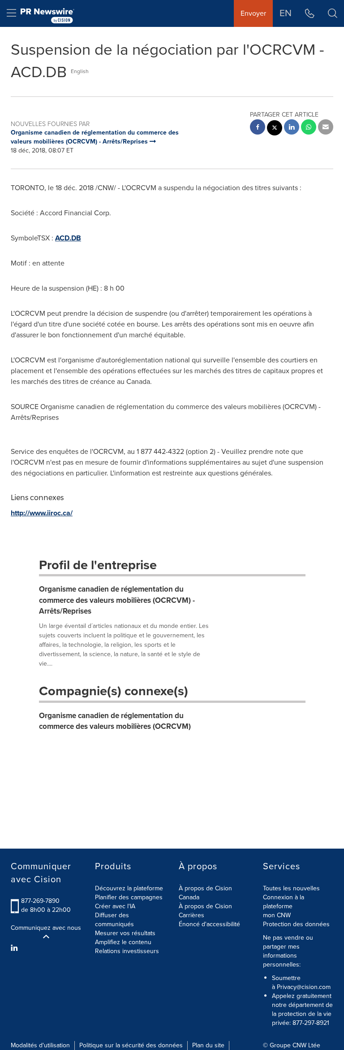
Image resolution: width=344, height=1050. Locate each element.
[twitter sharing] (274, 129)
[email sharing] (325, 128)
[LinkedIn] (15, 948)
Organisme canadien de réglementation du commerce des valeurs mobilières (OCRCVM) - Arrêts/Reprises (117, 600)
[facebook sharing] (257, 128)
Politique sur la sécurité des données (131, 1045)
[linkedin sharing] (291, 128)
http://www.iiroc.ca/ (42, 513)
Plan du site (208, 1045)
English (80, 71)
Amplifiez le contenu (123, 942)
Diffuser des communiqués (114, 920)
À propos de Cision (205, 906)
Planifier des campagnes (129, 897)
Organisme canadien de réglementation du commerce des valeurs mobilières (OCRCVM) (115, 721)
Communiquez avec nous (46, 928)
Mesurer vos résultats (125, 933)
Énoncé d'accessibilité (209, 924)
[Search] (332, 13)
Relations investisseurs (127, 951)
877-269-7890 (40, 901)
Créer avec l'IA (115, 906)
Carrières (191, 915)
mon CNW (277, 915)
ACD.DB (68, 238)
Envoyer (253, 13)
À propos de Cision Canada (205, 893)
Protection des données (296, 924)
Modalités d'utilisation (40, 1045)
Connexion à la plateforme (283, 902)
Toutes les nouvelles (291, 888)
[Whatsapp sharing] (308, 128)
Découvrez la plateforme (129, 888)
